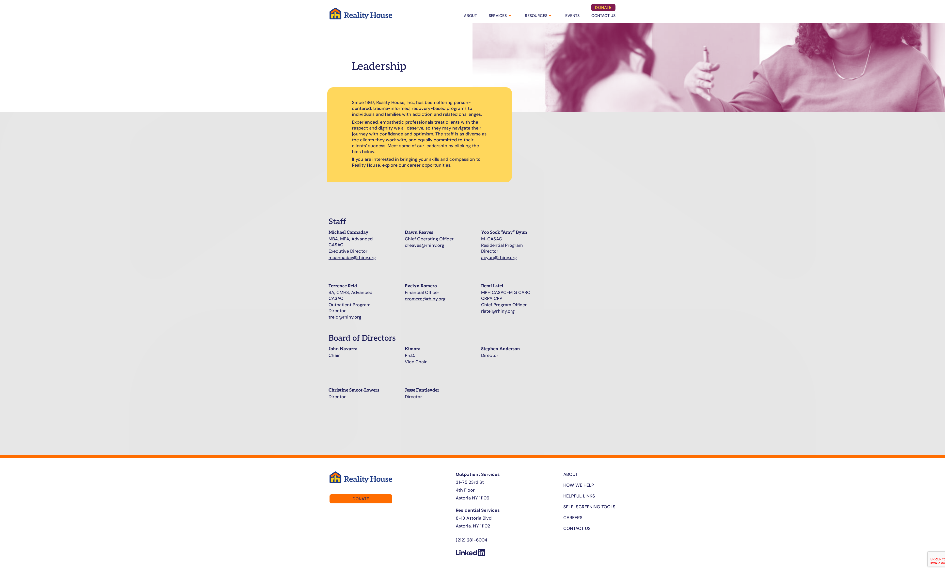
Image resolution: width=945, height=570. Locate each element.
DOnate (603, 7)
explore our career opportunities (416, 165)
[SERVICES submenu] (509, 16)
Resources (536, 15)
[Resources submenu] (549, 16)
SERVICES (498, 15)
